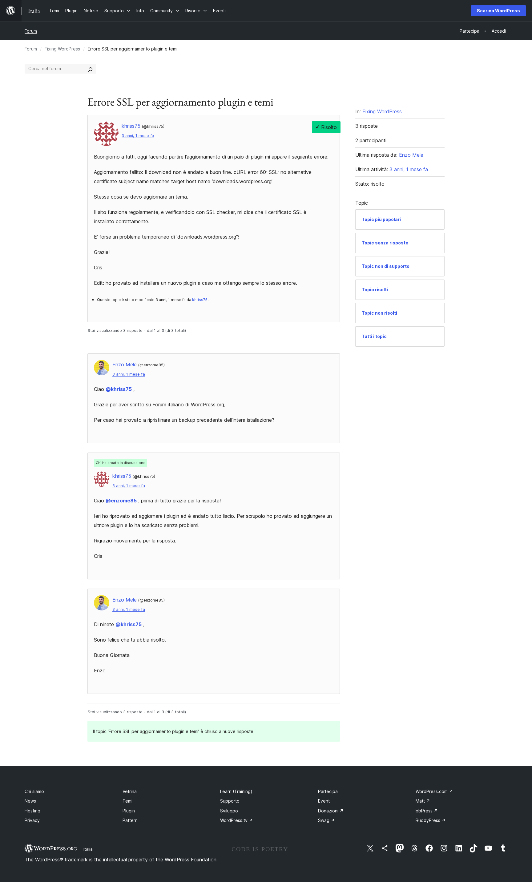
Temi (127, 800)
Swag (326, 820)
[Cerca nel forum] (90, 69)
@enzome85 (121, 500)
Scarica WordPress (498, 10)
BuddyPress (430, 820)
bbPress (427, 810)
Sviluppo (229, 810)
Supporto (230, 800)
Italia (88, 849)
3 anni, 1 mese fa (138, 135)
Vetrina (130, 791)
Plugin (129, 810)
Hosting (32, 810)
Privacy (32, 820)
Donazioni (331, 810)
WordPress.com (434, 791)
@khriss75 (119, 389)
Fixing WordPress (62, 48)
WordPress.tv (236, 820)
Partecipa (328, 791)
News (30, 800)
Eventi (324, 800)
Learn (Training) (236, 791)
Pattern (130, 820)
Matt (423, 800)
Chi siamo (34, 791)
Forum (31, 31)
